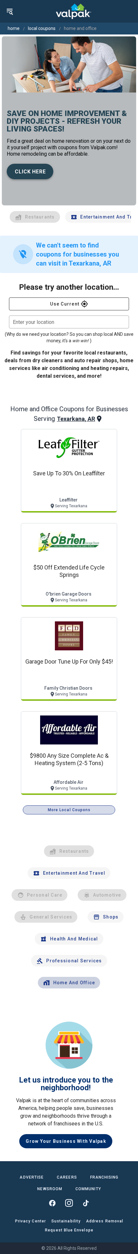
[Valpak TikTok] (85, 1203)
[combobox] (69, 322)
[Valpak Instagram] (69, 1203)
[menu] (9, 11)
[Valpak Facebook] (52, 1203)
